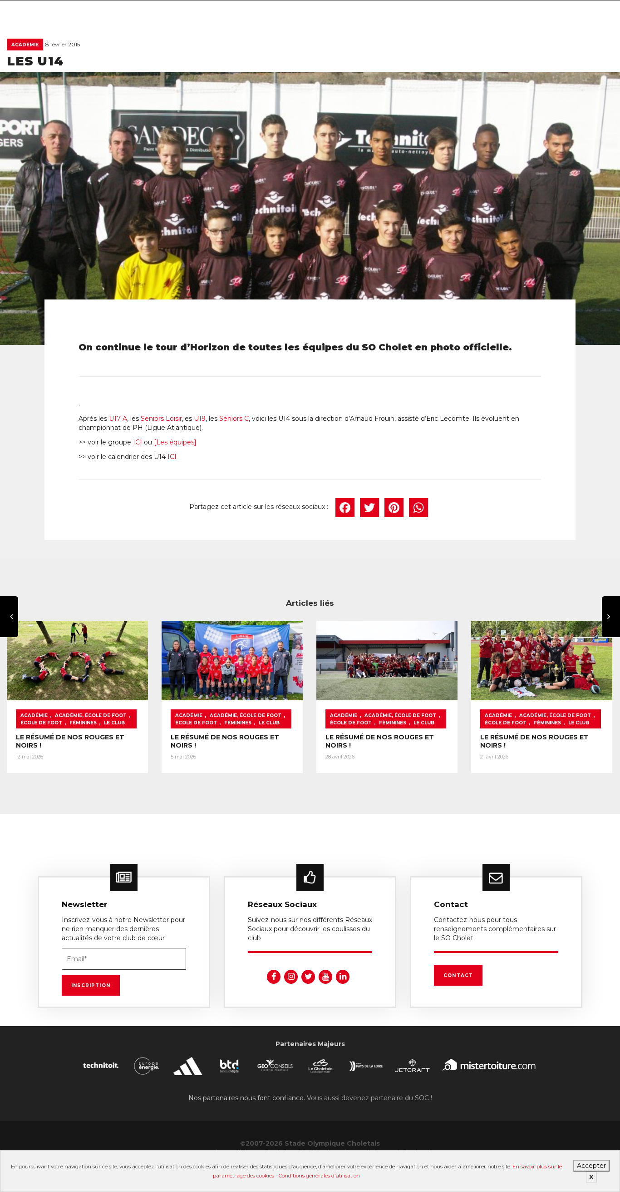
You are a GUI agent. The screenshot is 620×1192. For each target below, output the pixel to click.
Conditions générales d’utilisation (319, 1175)
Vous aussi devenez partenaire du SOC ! (369, 1098)
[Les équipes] (175, 442)
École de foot (41, 723)
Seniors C (234, 418)
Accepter (591, 1166)
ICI (137, 442)
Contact (458, 975)
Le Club (114, 723)
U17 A (118, 418)
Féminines (83, 723)
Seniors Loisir (161, 418)
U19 (200, 418)
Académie (25, 45)
